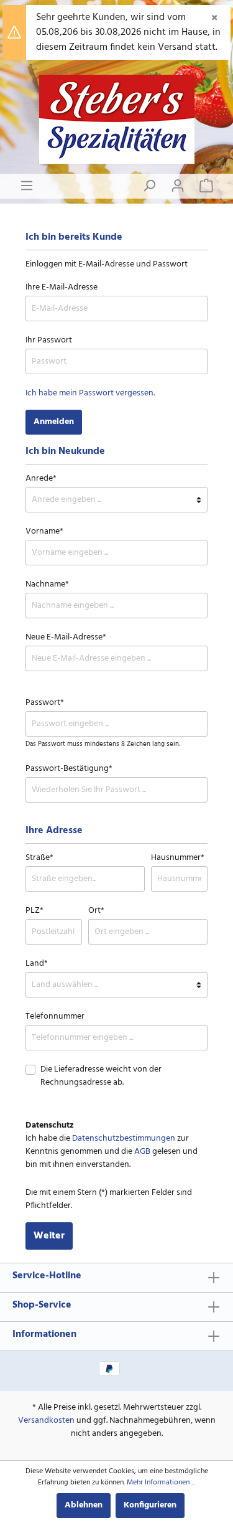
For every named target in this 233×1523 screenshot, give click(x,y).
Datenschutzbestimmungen (123, 1138)
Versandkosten (46, 1420)
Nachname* (47, 584)
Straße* (39, 857)
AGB (142, 1151)
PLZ (34, 910)
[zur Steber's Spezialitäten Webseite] (116, 119)
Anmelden (54, 422)
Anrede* (41, 478)
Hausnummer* (177, 857)
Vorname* (44, 531)
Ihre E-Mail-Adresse (61, 287)
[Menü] (26, 186)
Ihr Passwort (48, 340)
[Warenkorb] (206, 186)
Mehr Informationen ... (161, 1482)
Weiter (49, 1236)
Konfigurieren (150, 1505)
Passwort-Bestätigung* (68, 768)
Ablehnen (84, 1505)
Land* (36, 963)
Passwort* (44, 702)
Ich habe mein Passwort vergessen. (90, 393)
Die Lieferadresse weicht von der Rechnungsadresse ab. (101, 1076)
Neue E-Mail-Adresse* (65, 637)
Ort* (96, 910)
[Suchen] (149, 186)
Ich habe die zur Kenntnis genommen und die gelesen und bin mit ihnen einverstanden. (111, 1151)
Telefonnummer (55, 1016)
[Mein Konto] (177, 186)
